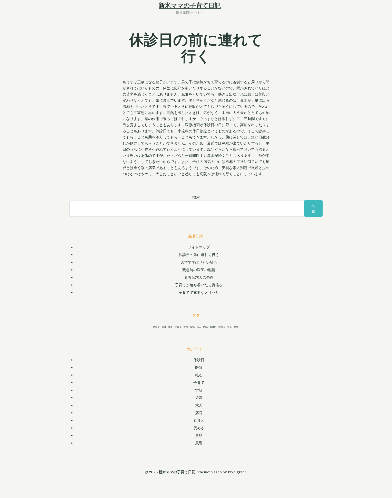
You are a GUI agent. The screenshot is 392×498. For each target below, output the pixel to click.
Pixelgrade (237, 472)
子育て (178, 326)
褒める (221, 326)
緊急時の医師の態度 (198, 269)
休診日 (156, 326)
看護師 (213, 326)
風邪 (236, 326)
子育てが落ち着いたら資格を (199, 285)
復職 (192, 326)
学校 (186, 326)
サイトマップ (199, 247)
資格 (229, 326)
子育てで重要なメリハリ (199, 292)
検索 (196, 197)
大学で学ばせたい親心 (198, 262)
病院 (205, 326)
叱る (170, 326)
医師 (164, 326)
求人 (199, 326)
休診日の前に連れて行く (199, 254)
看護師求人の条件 (199, 277)
